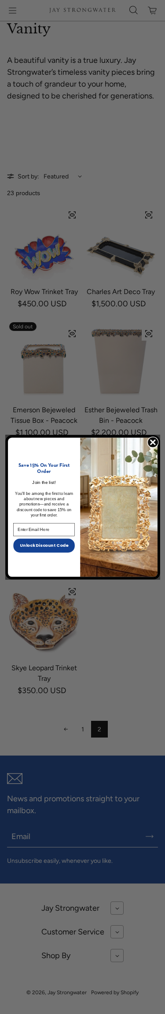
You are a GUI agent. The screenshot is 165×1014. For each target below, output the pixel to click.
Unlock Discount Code (44, 545)
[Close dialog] (152, 442)
